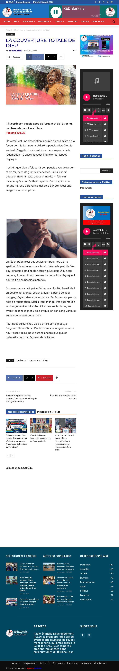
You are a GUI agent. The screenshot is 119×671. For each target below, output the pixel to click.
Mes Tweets (86, 187)
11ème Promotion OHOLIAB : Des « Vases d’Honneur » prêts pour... (29, 566)
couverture (34, 360)
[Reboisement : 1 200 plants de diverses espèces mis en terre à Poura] (49, 599)
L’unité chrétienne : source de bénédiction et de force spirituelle (40, 438)
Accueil (9, 30)
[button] (113, 21)
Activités (45, 663)
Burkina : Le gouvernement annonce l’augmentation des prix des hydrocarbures (21, 398)
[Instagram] (99, 2)
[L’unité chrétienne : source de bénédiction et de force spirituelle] (41, 425)
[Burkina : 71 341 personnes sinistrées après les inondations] (49, 567)
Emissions (72, 663)
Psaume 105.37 (15, 132)
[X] (103, 2)
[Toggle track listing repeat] (103, 110)
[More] (61, 57)
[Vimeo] (107, 2)
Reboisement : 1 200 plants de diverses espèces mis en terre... (66, 599)
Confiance (21, 360)
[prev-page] (7, 455)
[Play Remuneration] (86, 97)
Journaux (86, 663)
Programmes (30, 663)
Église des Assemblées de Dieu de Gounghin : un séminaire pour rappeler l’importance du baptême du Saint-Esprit (16, 441)
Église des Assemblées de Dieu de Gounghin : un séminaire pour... (29, 601)
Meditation (18, 30)
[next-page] (12, 455)
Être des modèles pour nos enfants (63, 397)
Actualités (59, 663)
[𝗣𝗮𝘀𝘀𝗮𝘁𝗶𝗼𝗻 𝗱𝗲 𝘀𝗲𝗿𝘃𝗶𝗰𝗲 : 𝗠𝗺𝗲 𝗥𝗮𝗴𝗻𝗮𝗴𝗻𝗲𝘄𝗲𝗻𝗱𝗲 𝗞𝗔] (11, 580)
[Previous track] (85, 110)
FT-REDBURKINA (15, 50)
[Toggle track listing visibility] (108, 110)
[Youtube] (111, 2)
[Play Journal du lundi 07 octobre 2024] (86, 231)
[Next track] (89, 110)
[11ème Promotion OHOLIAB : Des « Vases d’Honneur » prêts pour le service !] (11, 567)
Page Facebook (91, 156)
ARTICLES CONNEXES (21, 412)
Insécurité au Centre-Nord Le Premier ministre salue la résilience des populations (65, 583)
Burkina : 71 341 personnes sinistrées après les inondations (65, 566)
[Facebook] (95, 2)
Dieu (45, 360)
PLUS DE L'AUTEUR (48, 412)
